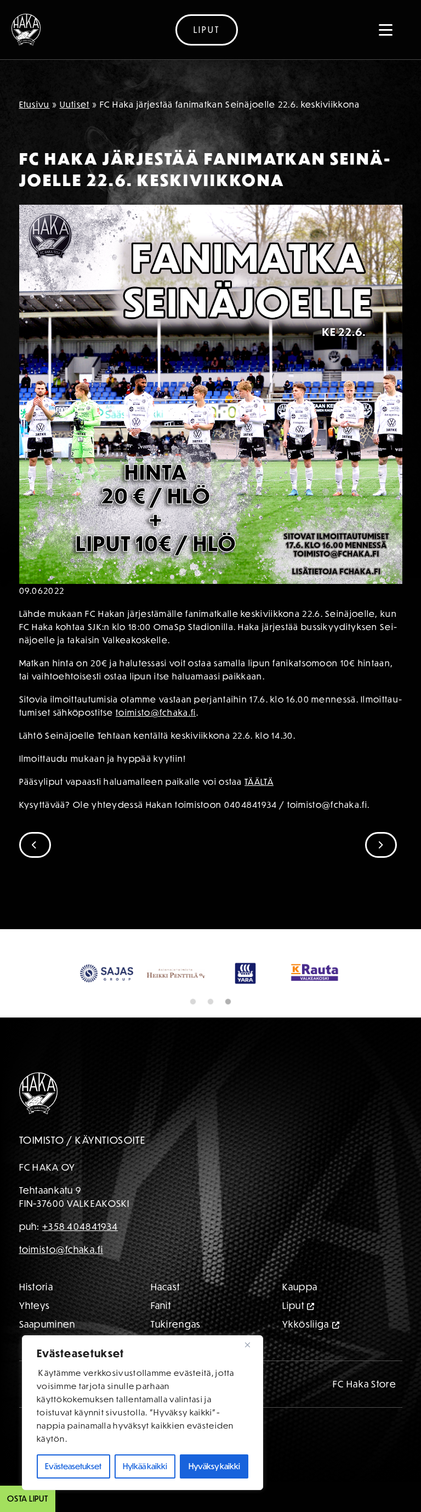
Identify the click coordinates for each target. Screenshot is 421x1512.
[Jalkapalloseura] (26, 29)
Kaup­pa (300, 1286)
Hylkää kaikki (145, 1466)
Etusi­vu (34, 104)
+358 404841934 (80, 1226)
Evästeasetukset (73, 1466)
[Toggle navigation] (386, 29)
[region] (142, 1412)
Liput (207, 29)
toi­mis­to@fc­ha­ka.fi (156, 712)
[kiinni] (251, 1344)
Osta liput (27, 1498)
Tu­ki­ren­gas (176, 1324)
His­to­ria (36, 1286)
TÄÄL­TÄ (259, 781)
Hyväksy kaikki (214, 1466)
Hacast (165, 1286)
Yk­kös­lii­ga (305, 1324)
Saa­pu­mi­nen (47, 1324)
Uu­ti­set (75, 104)
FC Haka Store (364, 1384)
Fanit (161, 1305)
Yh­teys (34, 1305)
